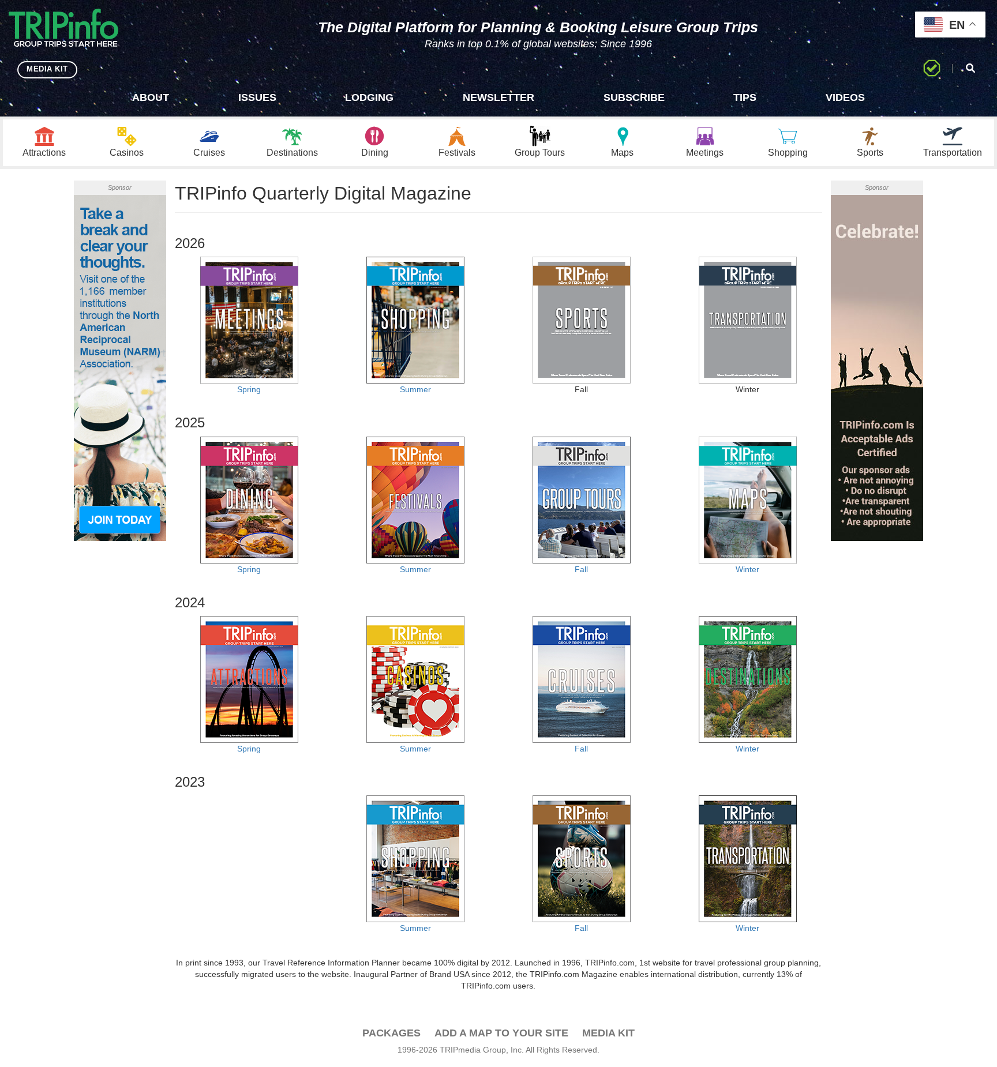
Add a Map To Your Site (501, 1033)
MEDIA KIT (47, 69)
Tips (744, 97)
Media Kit (608, 1033)
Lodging (369, 97)
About (150, 97)
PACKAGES (391, 1033)
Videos (845, 97)
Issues (257, 97)
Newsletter (498, 97)
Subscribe (634, 97)
